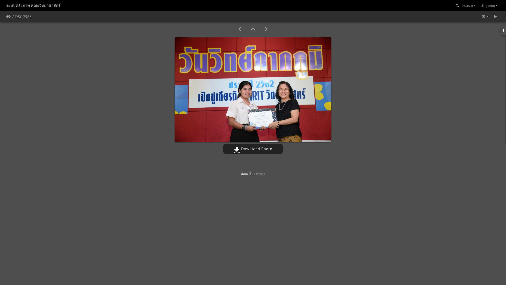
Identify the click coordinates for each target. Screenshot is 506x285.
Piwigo (260, 174)
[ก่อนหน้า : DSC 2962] (239, 29)
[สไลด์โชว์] (495, 17)
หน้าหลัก (8, 17)
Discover (467, 6)
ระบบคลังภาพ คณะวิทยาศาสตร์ (33, 5)
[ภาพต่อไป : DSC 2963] (266, 29)
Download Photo (256, 148)
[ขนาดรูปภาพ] (485, 17)
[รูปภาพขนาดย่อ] (253, 29)
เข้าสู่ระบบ (488, 6)
